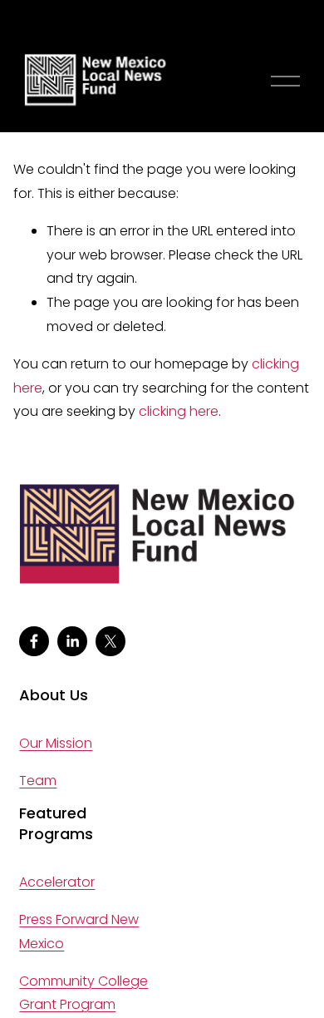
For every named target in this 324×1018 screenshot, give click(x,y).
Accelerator (57, 882)
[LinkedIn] (72, 641)
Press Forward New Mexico (79, 931)
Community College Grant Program (83, 993)
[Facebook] (34, 641)
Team (37, 780)
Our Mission (55, 743)
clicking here (178, 411)
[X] (110, 641)
